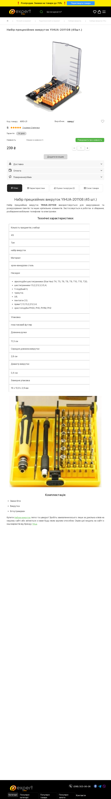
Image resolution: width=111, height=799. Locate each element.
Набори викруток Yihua (98, 21)
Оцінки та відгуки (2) (65, 188)
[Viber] (104, 786)
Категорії (13, 795)
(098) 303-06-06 (82, 786)
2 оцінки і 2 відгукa (31, 128)
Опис (15, 188)
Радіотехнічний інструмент (49, 21)
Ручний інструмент (24, 21)
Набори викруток (74, 21)
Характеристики (37, 188)
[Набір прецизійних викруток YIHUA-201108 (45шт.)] (55, 75)
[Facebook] (95, 786)
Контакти (81, 795)
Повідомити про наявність (90, 140)
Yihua (34, 524)
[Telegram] (99, 786)
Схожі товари (92, 188)
